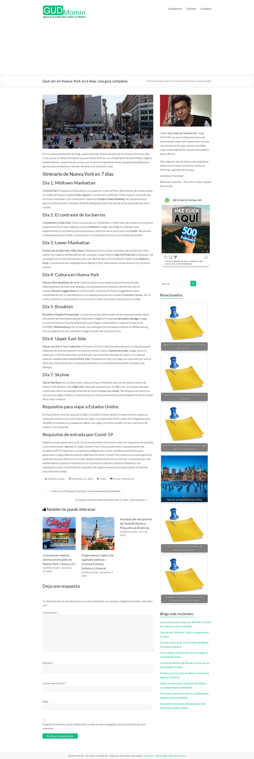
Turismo (191, 8)
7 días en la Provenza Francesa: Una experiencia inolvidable (83, 491)
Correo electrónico (54, 683)
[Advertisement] (127, 48)
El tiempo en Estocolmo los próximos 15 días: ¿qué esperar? (112, 499)
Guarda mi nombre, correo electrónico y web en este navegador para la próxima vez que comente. (94, 726)
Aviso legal (161, 755)
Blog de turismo (177, 755)
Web (45, 701)
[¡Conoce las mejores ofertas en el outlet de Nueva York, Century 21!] (59, 518)
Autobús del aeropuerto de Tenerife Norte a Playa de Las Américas (136, 523)
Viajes (103, 478)
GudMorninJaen (56, 478)
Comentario (50, 612)
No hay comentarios (123, 478)
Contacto (205, 8)
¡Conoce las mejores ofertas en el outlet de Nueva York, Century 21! (59, 559)
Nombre (48, 662)
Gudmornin (175, 8)
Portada (160, 81)
